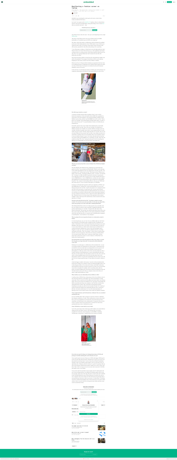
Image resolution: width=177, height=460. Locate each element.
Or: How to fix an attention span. (77, 427)
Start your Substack (86, 458)
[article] (88, 428)
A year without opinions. (76, 441)
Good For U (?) (88, 22)
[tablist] (76, 412)
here (103, 23)
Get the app (92, 458)
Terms (13, 458)
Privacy (11, 458)
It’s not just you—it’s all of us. (76, 433)
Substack (167, 458)
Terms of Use (93, 394)
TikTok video (74, 36)
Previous (75, 405)
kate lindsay (76, 12)
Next (102, 405)
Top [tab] (72, 423)
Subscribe (88, 413)
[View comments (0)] (76, 16)
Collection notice (17, 458)
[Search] (164, 2)
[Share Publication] (166, 2)
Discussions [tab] (79, 423)
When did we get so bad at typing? (80, 432)
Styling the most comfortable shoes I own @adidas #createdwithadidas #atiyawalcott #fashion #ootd (88, 102)
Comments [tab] (74, 411)
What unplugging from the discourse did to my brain (83, 439)
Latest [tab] (75, 423)
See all (73, 446)
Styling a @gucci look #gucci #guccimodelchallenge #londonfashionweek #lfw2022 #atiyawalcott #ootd (86, 344)
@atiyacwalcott (84, 100)
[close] (97, 401)
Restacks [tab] (77, 411)
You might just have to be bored (80, 425)
